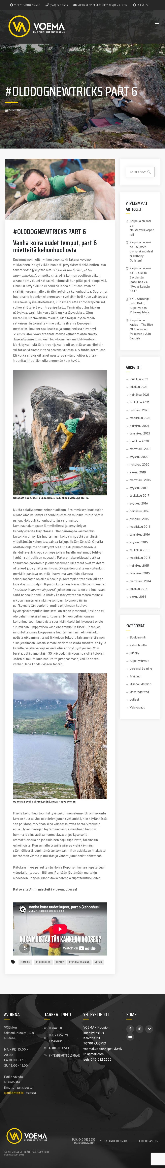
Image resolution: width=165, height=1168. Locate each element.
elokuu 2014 (138, 597)
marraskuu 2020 (140, 449)
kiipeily (60, 962)
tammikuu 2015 (140, 574)
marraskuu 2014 (140, 581)
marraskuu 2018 (140, 480)
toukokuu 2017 (139, 496)
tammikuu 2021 (140, 434)
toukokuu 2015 (139, 550)
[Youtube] (130, 1037)
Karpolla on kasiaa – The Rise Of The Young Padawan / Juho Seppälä (141, 330)
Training (135, 677)
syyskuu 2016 (139, 504)
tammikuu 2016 (140, 535)
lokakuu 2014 (138, 589)
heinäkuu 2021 (139, 395)
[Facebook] (130, 1029)
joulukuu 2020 (139, 442)
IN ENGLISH (143, 5)
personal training (141, 669)
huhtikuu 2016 (139, 519)
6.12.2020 (16, 110)
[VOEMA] (37, 27)
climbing (25, 962)
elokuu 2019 (138, 473)
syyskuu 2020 (139, 457)
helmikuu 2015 (139, 566)
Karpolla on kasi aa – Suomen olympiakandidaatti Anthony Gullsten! (141, 252)
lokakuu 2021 (138, 387)
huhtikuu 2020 (139, 465)
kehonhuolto (43, 962)
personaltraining (79, 962)
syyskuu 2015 (139, 542)
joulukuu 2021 (139, 379)
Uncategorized (139, 692)
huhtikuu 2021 (139, 410)
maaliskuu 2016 (140, 527)
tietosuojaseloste (149, 1141)
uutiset (134, 700)
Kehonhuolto (138, 646)
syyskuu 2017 (139, 488)
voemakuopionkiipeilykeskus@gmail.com (102, 5)
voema (98, 962)
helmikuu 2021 (139, 426)
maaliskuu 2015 (140, 558)
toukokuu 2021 (139, 403)
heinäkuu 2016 (139, 511)
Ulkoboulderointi (141, 684)
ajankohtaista (14, 1093)
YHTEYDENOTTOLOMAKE (27, 5)
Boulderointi (138, 638)
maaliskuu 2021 (140, 418)
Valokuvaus (137, 708)
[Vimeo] (149, 1029)
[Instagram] (139, 1029)
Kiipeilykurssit (139, 661)
